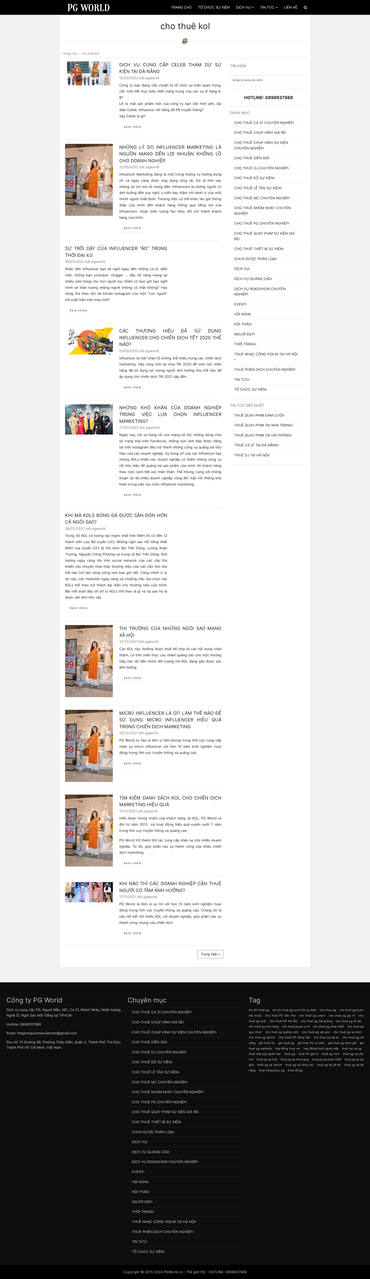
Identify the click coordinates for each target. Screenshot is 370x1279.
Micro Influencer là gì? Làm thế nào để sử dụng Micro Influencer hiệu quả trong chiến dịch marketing (170, 719)
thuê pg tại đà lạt (329, 1064)
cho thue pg (328, 1010)
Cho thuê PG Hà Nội (283, 1021)
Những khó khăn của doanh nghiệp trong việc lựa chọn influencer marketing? (170, 414)
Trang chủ (181, 7)
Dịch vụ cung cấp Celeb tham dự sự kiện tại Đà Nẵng (170, 68)
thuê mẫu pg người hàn (265, 1054)
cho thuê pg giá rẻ (342, 1015)
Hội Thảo (242, 324)
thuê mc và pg (351, 1048)
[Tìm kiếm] (305, 7)
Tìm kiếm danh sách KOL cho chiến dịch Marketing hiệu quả (170, 801)
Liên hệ (290, 7)
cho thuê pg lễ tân (348, 1021)
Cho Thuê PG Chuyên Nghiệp (261, 223)
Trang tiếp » (210, 954)
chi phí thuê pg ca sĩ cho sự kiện (294, 1010)
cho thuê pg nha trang (264, 1026)
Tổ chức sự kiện (250, 389)
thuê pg (289, 1054)
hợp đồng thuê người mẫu (321, 1048)
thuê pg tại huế (267, 1059)
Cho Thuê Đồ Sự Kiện (254, 178)
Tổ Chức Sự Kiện (214, 7)
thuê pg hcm (330, 1054)
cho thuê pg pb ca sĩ (296, 1026)
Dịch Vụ (244, 7)
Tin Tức (268, 7)
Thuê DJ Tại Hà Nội (251, 455)
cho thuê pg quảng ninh (282, 1032)
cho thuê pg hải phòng (316, 1021)
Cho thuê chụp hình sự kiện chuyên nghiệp (261, 145)
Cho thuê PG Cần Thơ (280, 1015)
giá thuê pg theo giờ (342, 1043)
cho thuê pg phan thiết (328, 1026)
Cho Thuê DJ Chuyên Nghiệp (261, 168)
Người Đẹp (244, 334)
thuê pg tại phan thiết (326, 1059)
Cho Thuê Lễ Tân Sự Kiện (257, 188)
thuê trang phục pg (272, 1070)
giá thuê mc (267, 1043)
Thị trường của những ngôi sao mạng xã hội (170, 632)
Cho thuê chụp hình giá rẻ (259, 132)
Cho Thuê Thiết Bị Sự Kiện (258, 249)
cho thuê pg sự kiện (347, 1032)
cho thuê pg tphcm (262, 1037)
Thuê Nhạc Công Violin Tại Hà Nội (265, 354)
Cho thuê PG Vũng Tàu (294, 1037)
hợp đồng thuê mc (287, 1048)
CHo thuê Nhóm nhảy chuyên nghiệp (262, 211)
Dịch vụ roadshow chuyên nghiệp (260, 291)
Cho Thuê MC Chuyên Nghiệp (261, 198)
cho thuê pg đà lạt (326, 1037)
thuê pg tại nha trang (294, 1059)
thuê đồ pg (295, 1070)
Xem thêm (133, 126)
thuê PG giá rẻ (308, 1054)
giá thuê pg (286, 1043)
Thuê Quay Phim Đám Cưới (258, 415)
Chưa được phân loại (255, 259)
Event (240, 304)
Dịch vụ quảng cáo (252, 279)
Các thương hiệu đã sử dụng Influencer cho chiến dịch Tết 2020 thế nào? (170, 337)
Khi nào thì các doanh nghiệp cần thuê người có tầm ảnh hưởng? (170, 887)
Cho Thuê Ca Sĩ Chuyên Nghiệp (263, 123)
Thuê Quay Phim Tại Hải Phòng (262, 435)
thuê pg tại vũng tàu (299, 1064)
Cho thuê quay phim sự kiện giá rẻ (264, 236)
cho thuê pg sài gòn (316, 1032)
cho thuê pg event (312, 1015)
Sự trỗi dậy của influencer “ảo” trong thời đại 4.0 (116, 252)
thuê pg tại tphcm (269, 1064)
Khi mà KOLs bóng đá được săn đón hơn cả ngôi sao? (116, 519)
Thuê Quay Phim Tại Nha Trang (263, 425)
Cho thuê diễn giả (251, 158)
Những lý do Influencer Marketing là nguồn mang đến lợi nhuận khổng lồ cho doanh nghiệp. (170, 153)
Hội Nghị (242, 314)
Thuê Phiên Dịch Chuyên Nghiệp (264, 369)
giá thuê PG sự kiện (311, 1043)
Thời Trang (244, 344)
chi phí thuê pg (259, 1010)
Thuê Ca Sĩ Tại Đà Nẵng (256, 445)
